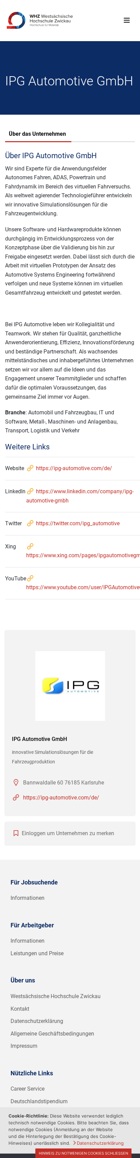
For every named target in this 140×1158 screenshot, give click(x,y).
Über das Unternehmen (37, 134)
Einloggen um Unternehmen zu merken (68, 833)
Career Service (28, 1089)
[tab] (37, 135)
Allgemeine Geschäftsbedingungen (52, 1033)
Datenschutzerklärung (37, 1021)
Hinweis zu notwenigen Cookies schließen (83, 1153)
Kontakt (20, 1009)
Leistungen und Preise (37, 953)
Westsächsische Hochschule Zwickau (56, 996)
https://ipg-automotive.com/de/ (74, 468)
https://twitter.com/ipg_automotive (78, 523)
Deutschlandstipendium (39, 1101)
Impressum (24, 1046)
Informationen (28, 898)
